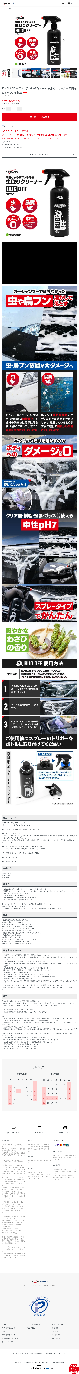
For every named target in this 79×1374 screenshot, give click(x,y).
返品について (6, 142)
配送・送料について (8, 1328)
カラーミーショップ (20, 1362)
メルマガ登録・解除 (33, 1324)
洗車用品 (11, 9)
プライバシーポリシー (9, 1342)
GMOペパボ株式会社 (46, 1362)
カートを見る (56, 1335)
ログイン (55, 1331)
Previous (15, 40)
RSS (28, 1328)
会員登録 (55, 1328)
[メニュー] (76, 3)
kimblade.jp (39, 1353)
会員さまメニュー (57, 1324)
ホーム (4, 9)
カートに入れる (42, 116)
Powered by (28, 1368)
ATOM (33, 1328)
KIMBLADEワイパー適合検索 (73, 1369)
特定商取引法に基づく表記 (10, 145)
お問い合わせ (56, 1338)
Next (63, 40)
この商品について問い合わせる (12, 148)
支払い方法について (8, 1335)
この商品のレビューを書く (38, 154)
